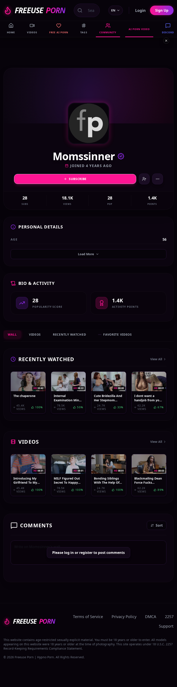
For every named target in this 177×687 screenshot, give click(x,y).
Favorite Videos (117, 334)
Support (166, 626)
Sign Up (161, 10)
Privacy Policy (124, 616)
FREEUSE (40, 10)
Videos (35, 334)
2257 (169, 616)
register (86, 552)
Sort (159, 525)
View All (156, 359)
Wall (12, 334)
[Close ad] (166, 41)
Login (140, 10)
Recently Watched (69, 334)
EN (113, 10)
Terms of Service (88, 616)
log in (69, 552)
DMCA (150, 616)
